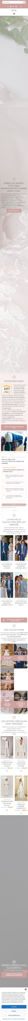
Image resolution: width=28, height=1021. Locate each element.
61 (18, 610)
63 (25, 610)
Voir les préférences (14, 1015)
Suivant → (14, 504)
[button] (25, 989)
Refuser (14, 1011)
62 (22, 610)
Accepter (14, 1006)
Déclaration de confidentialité (18, 1018)
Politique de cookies (6, 1018)
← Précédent (14, 510)
